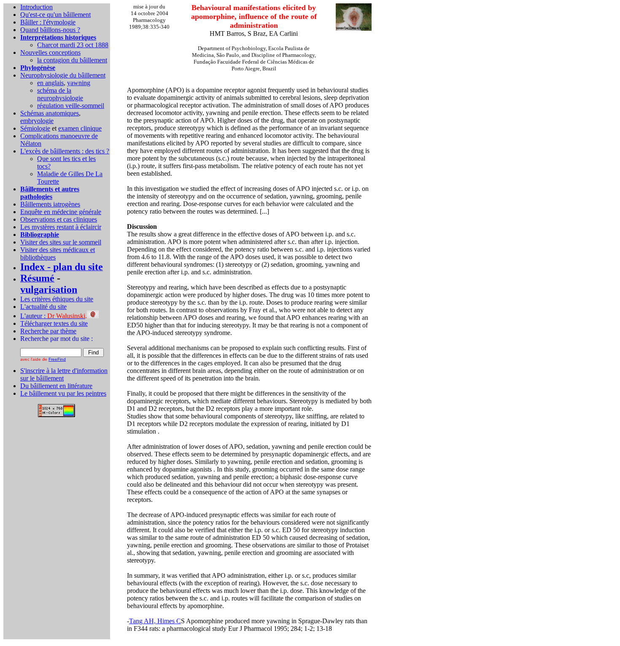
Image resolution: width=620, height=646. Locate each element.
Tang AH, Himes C (155, 621)
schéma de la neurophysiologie (60, 94)
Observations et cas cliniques (58, 219)
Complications (40, 135)
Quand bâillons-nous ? (50, 29)
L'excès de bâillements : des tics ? (64, 151)
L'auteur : (52, 315)
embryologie (37, 120)
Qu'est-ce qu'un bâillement (55, 14)
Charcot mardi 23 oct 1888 (72, 44)
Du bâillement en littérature (56, 385)
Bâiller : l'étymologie (47, 22)
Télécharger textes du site (54, 323)
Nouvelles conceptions (50, 52)
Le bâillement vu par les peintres (63, 393)
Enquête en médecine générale (60, 211)
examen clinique (80, 128)
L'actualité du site (43, 306)
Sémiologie (35, 128)
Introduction (36, 7)
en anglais (50, 82)
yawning (78, 82)
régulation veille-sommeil (70, 105)
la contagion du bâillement (72, 60)
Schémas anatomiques (49, 113)
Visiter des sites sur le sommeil (60, 242)
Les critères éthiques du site (56, 299)
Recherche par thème (48, 331)
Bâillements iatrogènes (50, 204)
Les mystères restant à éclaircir (60, 227)
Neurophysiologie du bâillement (62, 75)
